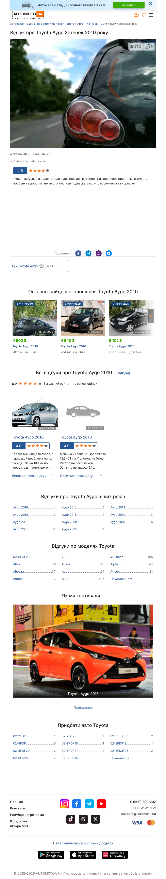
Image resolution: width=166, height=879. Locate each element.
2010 (104, 23)
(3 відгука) (121, 373)
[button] (152, 15)
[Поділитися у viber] (99, 253)
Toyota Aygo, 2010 (25, 346)
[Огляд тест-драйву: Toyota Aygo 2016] (83, 660)
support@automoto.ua (138, 814)
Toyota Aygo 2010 (28, 437)
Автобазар (17, 23)
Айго (80, 23)
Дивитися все (83, 707)
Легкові (57, 23)
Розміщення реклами (27, 815)
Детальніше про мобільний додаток (83, 843)
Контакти (17, 808)
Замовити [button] (128, 4)
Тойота (69, 23)
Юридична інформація (19, 823)
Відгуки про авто (38, 23)
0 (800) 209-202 (143, 802)
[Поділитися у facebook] (78, 253)
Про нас (16, 802)
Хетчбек (92, 23)
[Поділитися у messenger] (109, 253)
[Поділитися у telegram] (88, 253)
